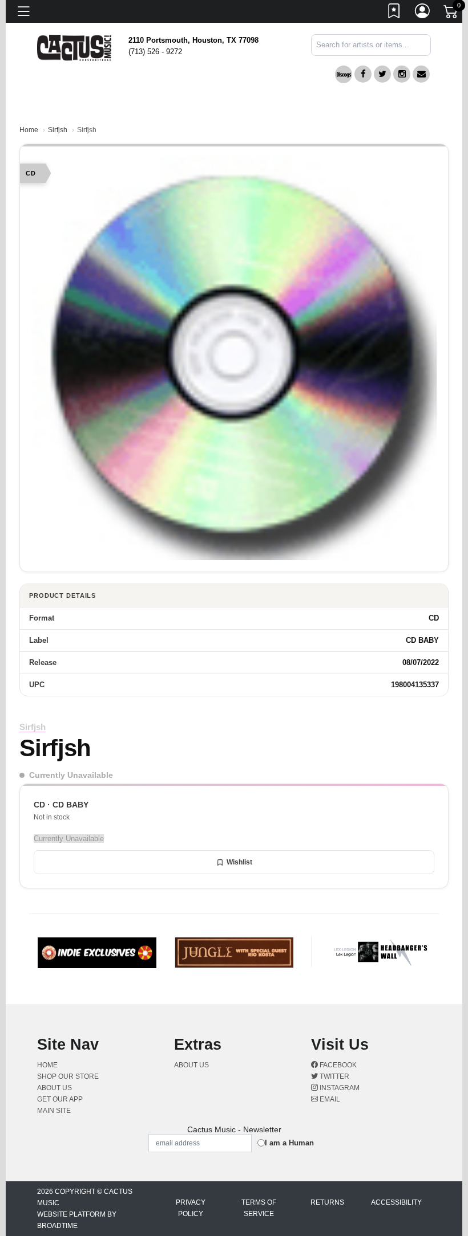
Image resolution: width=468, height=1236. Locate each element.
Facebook (337, 1065)
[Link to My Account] (423, 13)
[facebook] (363, 74)
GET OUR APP (60, 1099)
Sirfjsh (57, 130)
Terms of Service (258, 1208)
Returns (327, 1202)
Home (28, 130)
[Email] (421, 74)
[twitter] (382, 74)
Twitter (333, 1076)
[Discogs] (343, 74)
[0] (451, 13)
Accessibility (396, 1202)
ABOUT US (58, 1088)
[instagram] (401, 74)
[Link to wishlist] (394, 13)
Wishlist (239, 862)
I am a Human (289, 1143)
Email (329, 1099)
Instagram (339, 1088)
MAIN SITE (54, 1111)
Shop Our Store (68, 1076)
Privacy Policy (190, 1208)
